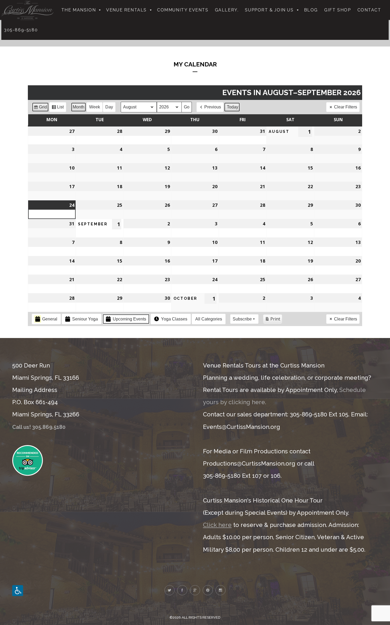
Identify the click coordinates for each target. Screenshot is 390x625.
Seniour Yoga (85, 319)
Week (94, 107)
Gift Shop (337, 9)
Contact (369, 9)
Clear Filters (345, 107)
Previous (212, 107)
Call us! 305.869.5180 (39, 427)
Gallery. (227, 9)
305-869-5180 (21, 29)
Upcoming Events (129, 319)
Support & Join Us (269, 9)
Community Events (183, 9)
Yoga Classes (174, 319)
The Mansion (78, 9)
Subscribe (242, 319)
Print (272, 320)
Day (109, 107)
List (57, 108)
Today (232, 107)
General (49, 319)
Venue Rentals (126, 9)
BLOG (311, 9)
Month (78, 107)
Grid (40, 108)
